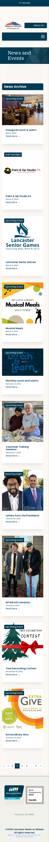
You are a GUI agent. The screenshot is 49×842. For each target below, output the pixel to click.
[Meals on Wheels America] (14, 792)
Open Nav (43, 36)
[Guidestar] (35, 795)
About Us (38, 25)
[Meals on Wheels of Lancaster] (13, 25)
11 (36, 765)
